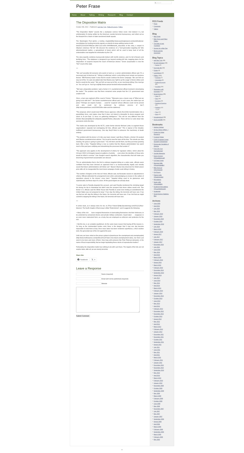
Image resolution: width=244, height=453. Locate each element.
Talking (92, 15)
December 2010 (159, 365)
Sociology (158, 101)
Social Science (158, 94)
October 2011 (158, 339)
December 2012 (159, 311)
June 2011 (157, 350)
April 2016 (157, 255)
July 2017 (157, 237)
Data (156, 98)
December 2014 (159, 270)
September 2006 (159, 419)
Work (156, 114)
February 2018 (158, 231)
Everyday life (158, 68)
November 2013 (159, 296)
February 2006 (158, 429)
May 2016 (157, 252)
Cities (156, 96)
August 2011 (157, 344)
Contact (130, 15)
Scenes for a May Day (161, 48)
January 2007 (158, 416)
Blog (121, 15)
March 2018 (157, 229)
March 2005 (157, 434)
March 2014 (157, 288)
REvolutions (157, 179)
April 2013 (157, 306)
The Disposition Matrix (91, 22)
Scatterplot (157, 191)
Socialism (158, 86)
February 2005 (158, 437)
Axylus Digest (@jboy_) (161, 130)
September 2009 (159, 391)
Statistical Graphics (160, 103)
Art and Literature (159, 63)
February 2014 (158, 290)
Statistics (157, 107)
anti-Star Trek (102, 27)
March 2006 (157, 426)
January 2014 (158, 293)
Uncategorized (158, 117)
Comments (157, 26)
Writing (101, 15)
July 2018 (157, 226)
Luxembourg (158, 73)
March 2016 (157, 257)
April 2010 (157, 375)
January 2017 (158, 242)
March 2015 (157, 265)
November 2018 (159, 219)
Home (74, 15)
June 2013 (157, 301)
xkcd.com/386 (158, 119)
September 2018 (159, 224)
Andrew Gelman (159, 127)
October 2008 (158, 401)
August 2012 (158, 319)
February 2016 (158, 260)
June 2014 (157, 280)
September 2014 (159, 273)
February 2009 (158, 398)
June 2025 (157, 203)
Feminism (158, 77)
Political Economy (112, 27)
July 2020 (157, 208)
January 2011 (158, 362)
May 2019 (157, 211)
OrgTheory (157, 172)
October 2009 (158, 388)
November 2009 (159, 385)
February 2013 (158, 308)
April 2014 (157, 285)
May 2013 (157, 303)
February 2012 (158, 329)
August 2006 (158, 421)
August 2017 (158, 234)
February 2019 (158, 214)
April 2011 (157, 355)
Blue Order (157, 36)
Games (157, 65)
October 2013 (158, 298)
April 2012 (157, 324)
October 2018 (158, 221)
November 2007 (159, 409)
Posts (155, 24)
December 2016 (159, 244)
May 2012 (157, 321)
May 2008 (157, 406)
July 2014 (157, 278)
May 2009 (157, 393)
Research (112, 15)
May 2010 (157, 373)
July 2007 (157, 411)
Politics (120, 27)
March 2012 (157, 326)
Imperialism (158, 80)
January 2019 (158, 216)
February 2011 (158, 360)
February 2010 (158, 380)
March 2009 (157, 396)
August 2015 (158, 262)
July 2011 (157, 347)
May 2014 (157, 283)
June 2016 (157, 249)
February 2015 (158, 267)
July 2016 (157, 247)
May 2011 (157, 352)
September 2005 (159, 432)
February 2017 (158, 239)
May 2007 (157, 414)
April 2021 (157, 206)
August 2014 (158, 275)
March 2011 (157, 357)
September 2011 (159, 342)
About (82, 15)
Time (156, 112)
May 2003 (157, 439)
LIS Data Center (159, 160)
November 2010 (159, 367)
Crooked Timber (159, 137)
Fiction (156, 70)
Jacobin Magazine (159, 153)
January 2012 (158, 332)
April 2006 (157, 424)
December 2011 (159, 334)
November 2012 (159, 314)
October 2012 (158, 316)
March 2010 (157, 378)
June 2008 (157, 403)
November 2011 (159, 337)
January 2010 (158, 383)
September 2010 (159, 370)
